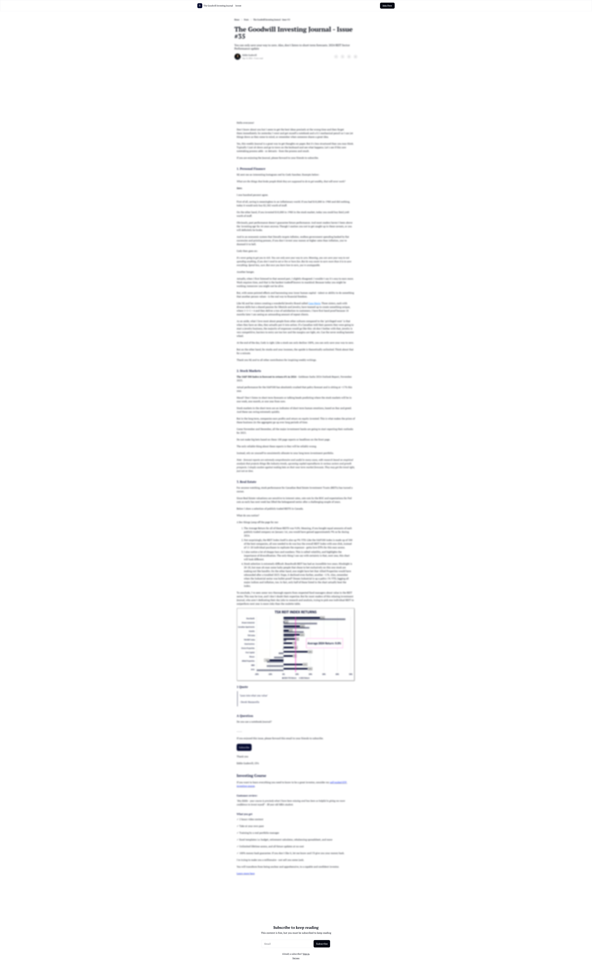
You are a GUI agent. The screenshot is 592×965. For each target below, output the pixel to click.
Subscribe (322, 943)
